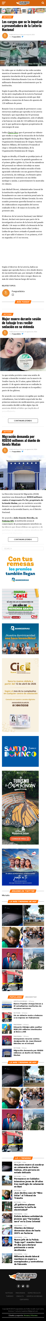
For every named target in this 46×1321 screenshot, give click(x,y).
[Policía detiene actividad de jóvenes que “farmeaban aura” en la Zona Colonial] (33, 937)
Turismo (9, 1296)
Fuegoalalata (16, 37)
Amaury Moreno (31, 1315)
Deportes (24, 1299)
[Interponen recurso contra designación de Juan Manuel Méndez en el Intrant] (12, 959)
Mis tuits (5, 895)
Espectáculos (34, 1293)
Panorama (20, 1293)
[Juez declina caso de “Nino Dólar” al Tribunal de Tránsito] (12, 937)
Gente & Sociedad (34, 1296)
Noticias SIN (8, 520)
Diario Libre (13, 132)
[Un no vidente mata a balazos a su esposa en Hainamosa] (12, 980)
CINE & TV (20, 1296)
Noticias (9, 1293)
